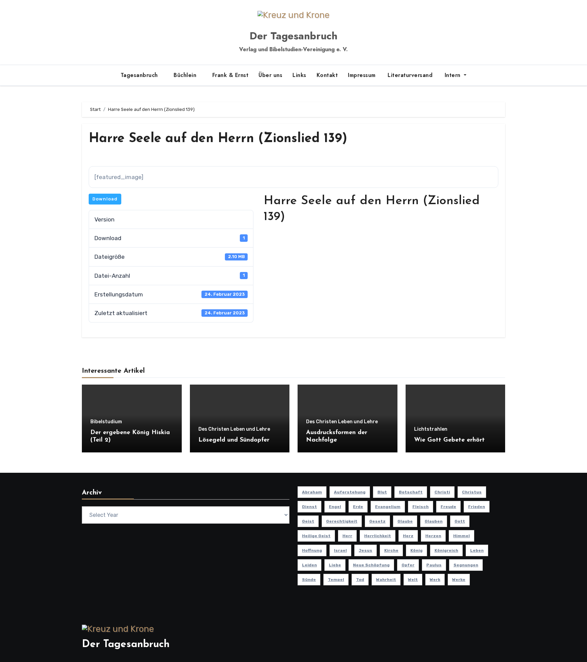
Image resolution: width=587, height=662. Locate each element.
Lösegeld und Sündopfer (233, 440)
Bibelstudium (106, 422)
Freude (448, 506)
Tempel (336, 579)
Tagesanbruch (140, 75)
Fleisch (420, 506)
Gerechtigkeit (341, 521)
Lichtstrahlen (430, 429)
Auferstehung (350, 492)
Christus (472, 492)
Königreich (446, 550)
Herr (347, 535)
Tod (360, 579)
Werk (435, 579)
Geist (308, 521)
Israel (340, 550)
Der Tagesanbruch (293, 35)
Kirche (391, 550)
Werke (458, 579)
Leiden (309, 565)
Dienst (309, 506)
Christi (442, 492)
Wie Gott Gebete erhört (449, 440)
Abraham (312, 492)
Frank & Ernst (230, 75)
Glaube (405, 521)
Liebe (335, 565)
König (416, 550)
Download (105, 198)
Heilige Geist (316, 535)
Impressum (362, 75)
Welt (413, 579)
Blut (382, 492)
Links (299, 75)
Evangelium (388, 506)
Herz (408, 535)
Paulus (434, 565)
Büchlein (186, 75)
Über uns (270, 75)
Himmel (461, 535)
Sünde (309, 579)
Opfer (408, 565)
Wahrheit (386, 579)
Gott (460, 521)
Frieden (476, 506)
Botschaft (411, 492)
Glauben (434, 521)
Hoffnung (312, 550)
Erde (358, 506)
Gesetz (377, 521)
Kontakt (327, 75)
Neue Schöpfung (371, 565)
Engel (335, 506)
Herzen (433, 535)
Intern (452, 75)
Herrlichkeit (377, 535)
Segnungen (465, 565)
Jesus (365, 550)
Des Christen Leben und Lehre (234, 429)
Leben (477, 550)
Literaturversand (409, 75)
